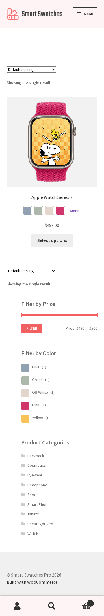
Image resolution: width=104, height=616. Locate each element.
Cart (80, 601)
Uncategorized (40, 523)
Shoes (32, 494)
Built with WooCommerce (32, 582)
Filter (31, 328)
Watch (32, 533)
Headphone (37, 484)
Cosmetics (36, 465)
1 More (73, 210)
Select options (52, 240)
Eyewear (34, 475)
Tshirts (33, 514)
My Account (17, 606)
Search (52, 606)
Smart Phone (38, 504)
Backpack (35, 455)
